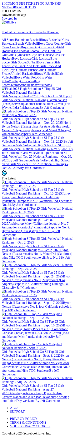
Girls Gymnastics (19, 55)
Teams (14, 85)
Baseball (53, 32)
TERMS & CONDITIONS (28, 422)
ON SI (17, 3)
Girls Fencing (48, 47)
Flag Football (21, 51)
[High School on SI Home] (18, 28)
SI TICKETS (31, 3)
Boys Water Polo (26, 77)
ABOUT (16, 408)
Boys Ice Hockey (41, 55)
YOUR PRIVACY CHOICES (30, 426)
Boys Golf (47, 51)
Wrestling (14, 81)
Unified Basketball (23, 73)
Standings (25, 85)
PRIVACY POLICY (24, 418)
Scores (6, 85)
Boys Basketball (51, 39)
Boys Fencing (30, 47)
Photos (47, 85)
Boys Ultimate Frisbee (23, 70)
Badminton (22, 39)
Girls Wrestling (30, 81)
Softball (32, 62)
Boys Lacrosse (21, 58)
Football (7, 32)
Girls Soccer (19, 62)
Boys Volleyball (46, 73)
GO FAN (46, 3)
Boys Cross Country (51, 43)
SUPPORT (17, 411)
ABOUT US (27, 7)
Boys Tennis (45, 62)
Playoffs (37, 85)
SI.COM (7, 3)
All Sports (8, 39)
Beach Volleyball (26, 43)
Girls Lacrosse (40, 58)
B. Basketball (21, 32)
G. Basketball (39, 32)
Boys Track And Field (25, 66)
